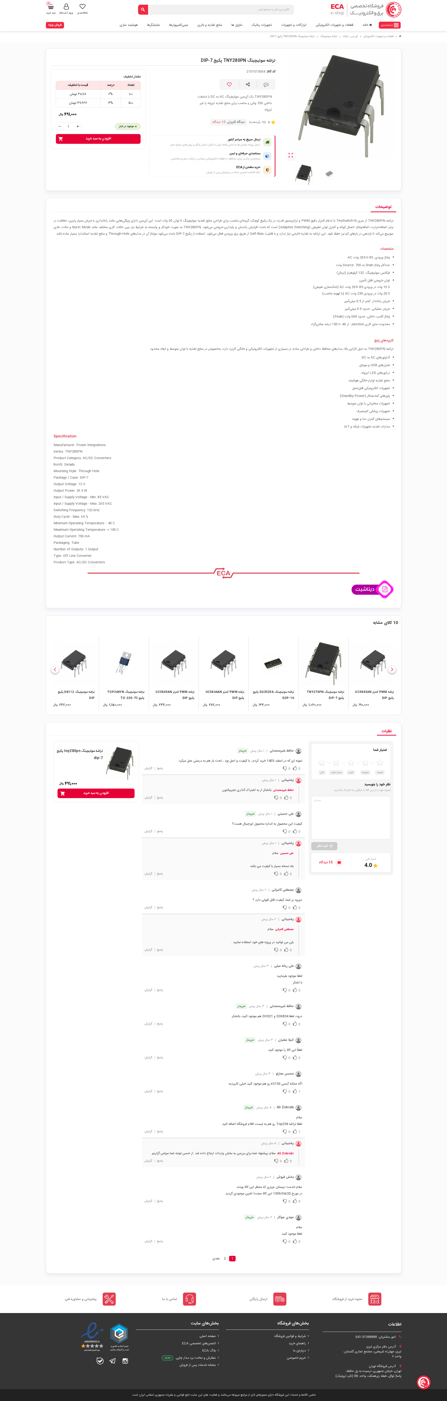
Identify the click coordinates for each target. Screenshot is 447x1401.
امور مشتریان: (376, 1337)
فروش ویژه (55, 25)
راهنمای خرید (297, 1343)
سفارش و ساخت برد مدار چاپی (196, 1358)
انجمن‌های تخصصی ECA (199, 1343)
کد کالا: (270, 71)
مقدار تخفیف (132, 76)
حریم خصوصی (296, 1358)
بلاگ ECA (209, 1351)
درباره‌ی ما (299, 1351)
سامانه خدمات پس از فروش (197, 1365)
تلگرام (112, 1361)
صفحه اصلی (208, 1336)
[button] (392, 669)
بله (100, 1361)
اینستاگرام (125, 1361)
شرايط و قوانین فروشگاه (290, 1336)
